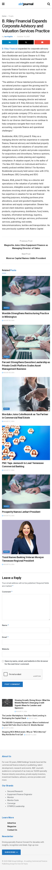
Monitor (10, 797)
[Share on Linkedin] (10, 42)
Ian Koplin (8, 37)
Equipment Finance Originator (19, 794)
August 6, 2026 (8, 728)
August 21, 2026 (21, 711)
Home (4, 16)
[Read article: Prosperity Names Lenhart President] (26, 491)
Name (5, 625)
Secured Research (15, 791)
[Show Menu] (3, 4)
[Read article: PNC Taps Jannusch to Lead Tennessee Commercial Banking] (26, 443)
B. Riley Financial (10, 48)
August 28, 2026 (8, 320)
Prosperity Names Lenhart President (21, 511)
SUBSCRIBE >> (11, 852)
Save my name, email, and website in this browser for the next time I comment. (26, 662)
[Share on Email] (42, 42)
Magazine (11, 826)
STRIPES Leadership (16, 806)
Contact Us (12, 830)
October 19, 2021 (23, 37)
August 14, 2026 (30, 734)
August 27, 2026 (8, 421)
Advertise (11, 823)
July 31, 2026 (32, 718)
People (11, 16)
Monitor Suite (13, 800)
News (6, 308)
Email (5, 637)
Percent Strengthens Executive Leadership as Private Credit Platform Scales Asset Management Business (26, 365)
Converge (11, 803)
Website (5, 649)
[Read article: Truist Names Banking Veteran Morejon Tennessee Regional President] (26, 537)
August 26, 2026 (8, 515)
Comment (7, 591)
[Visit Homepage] (25, 4)
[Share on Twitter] (26, 42)
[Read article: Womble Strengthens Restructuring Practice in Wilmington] (26, 293)
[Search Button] (48, 4)
